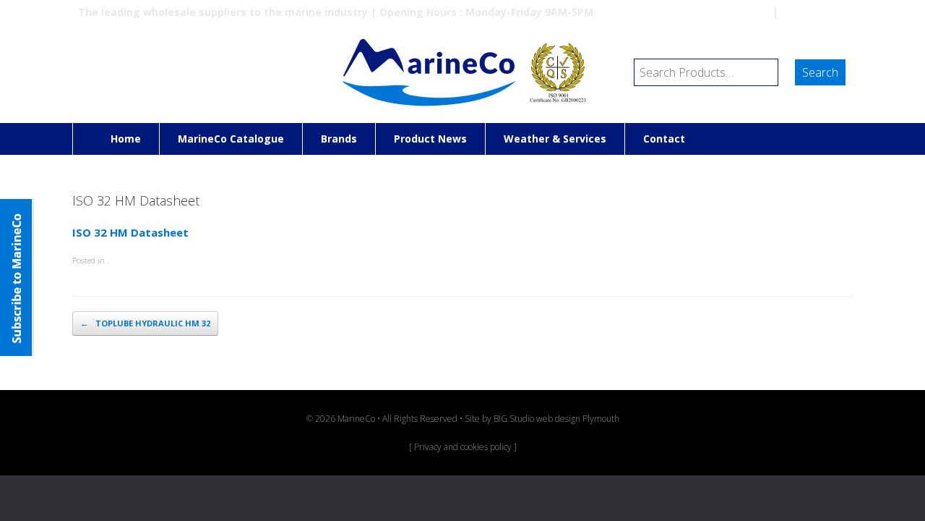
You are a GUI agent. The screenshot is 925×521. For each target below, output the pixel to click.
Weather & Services (555, 138)
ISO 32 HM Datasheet (130, 232)
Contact (664, 138)
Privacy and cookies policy (463, 447)
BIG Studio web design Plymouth (556, 418)
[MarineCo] (462, 72)
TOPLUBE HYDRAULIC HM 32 (145, 323)
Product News (430, 138)
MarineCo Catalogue (231, 138)
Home (126, 138)
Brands (339, 138)
